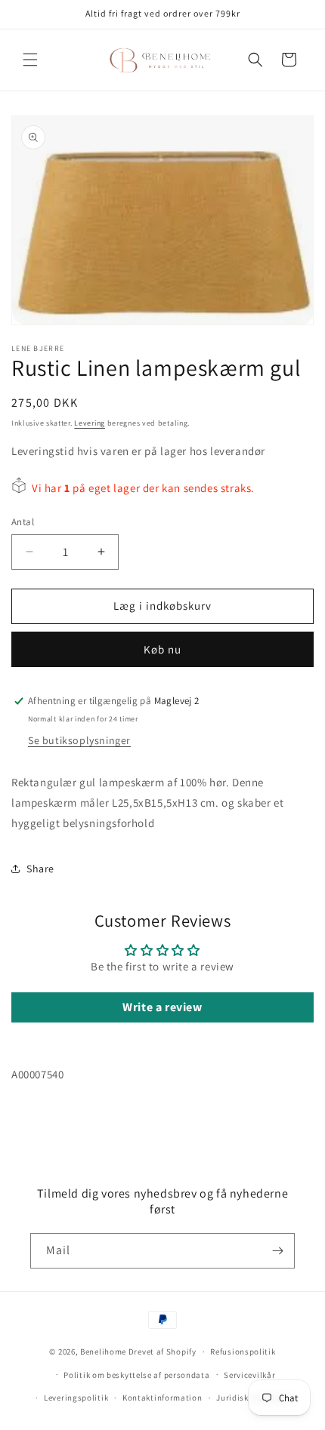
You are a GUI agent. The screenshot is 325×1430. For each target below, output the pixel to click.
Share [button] (40, 868)
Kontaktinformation (162, 1397)
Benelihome (103, 1351)
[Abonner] (277, 1251)
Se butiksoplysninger (79, 740)
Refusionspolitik (242, 1351)
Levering (89, 423)
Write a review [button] (162, 1007)
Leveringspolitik (76, 1397)
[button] (30, 59)
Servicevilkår (249, 1375)
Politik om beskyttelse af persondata (136, 1375)
